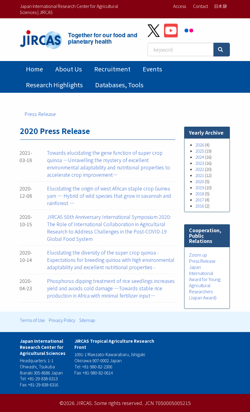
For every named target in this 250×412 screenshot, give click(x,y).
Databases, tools (119, 84)
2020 (199, 181)
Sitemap (87, 320)
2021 (199, 175)
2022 (199, 169)
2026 (199, 145)
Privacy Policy (62, 320)
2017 (199, 200)
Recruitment (112, 68)
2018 (199, 193)
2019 (199, 187)
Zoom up (198, 255)
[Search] (221, 49)
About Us (68, 68)
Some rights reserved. (118, 403)
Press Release (40, 113)
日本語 (220, 6)
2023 (199, 163)
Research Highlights (54, 84)
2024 (199, 157)
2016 (199, 206)
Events (152, 68)
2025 (199, 151)
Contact (200, 6)
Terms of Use (32, 320)
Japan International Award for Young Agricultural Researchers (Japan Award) (204, 282)
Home (34, 68)
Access (179, 6)
